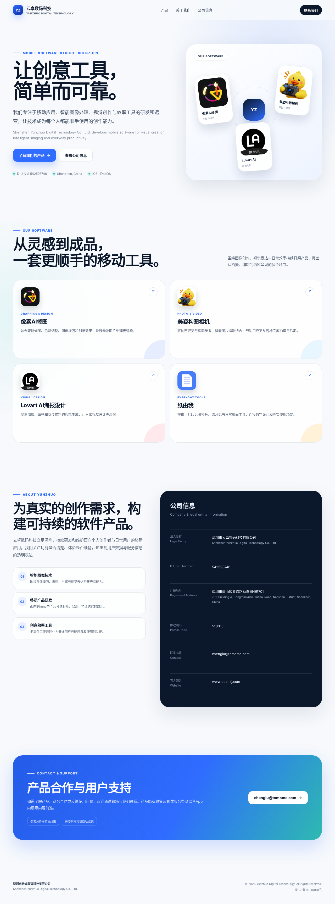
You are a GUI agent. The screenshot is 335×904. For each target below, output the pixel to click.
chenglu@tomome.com (230, 654)
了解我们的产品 (34, 155)
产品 (165, 10)
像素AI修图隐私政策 (43, 821)
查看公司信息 (76, 155)
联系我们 (311, 10)
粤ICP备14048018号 (308, 890)
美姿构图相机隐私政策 (79, 821)
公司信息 (205, 10)
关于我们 (183, 10)
